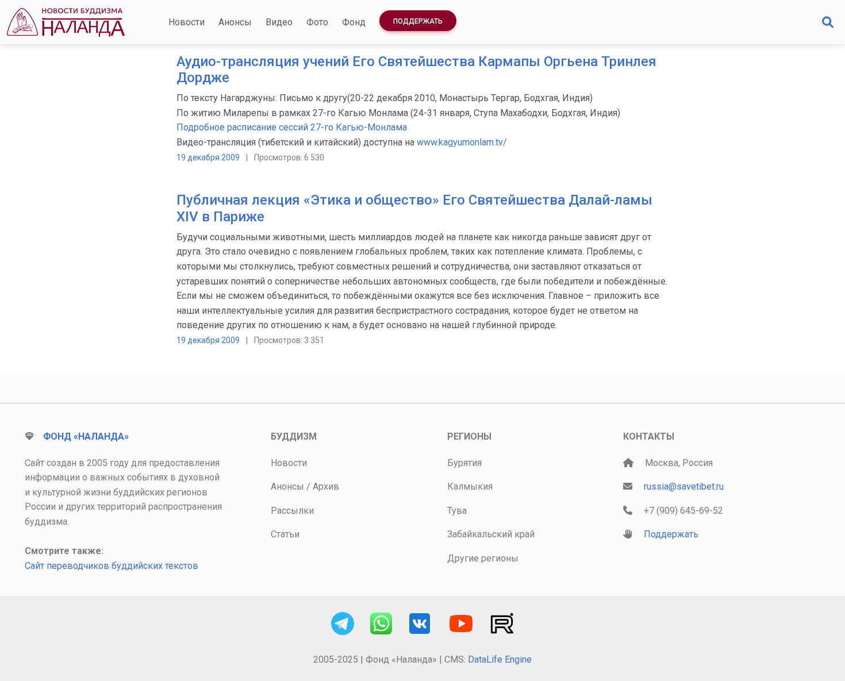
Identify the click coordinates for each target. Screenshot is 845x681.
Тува (457, 510)
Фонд (354, 22)
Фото (317, 22)
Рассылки (292, 510)
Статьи (285, 534)
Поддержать (418, 21)
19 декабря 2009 (208, 157)
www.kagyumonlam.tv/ (462, 142)
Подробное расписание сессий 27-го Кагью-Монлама (291, 127)
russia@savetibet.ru (684, 486)
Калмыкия (470, 486)
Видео (279, 22)
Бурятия (464, 462)
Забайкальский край (491, 534)
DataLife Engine (500, 659)
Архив (326, 486)
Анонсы (235, 22)
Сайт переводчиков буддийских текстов (111, 565)
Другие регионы (482, 558)
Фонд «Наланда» (86, 436)
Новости (186, 22)
